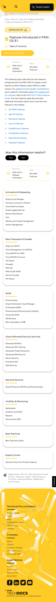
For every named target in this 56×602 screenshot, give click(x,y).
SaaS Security (11, 365)
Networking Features (18, 138)
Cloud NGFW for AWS (14, 253)
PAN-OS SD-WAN (13, 271)
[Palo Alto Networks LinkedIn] (17, 584)
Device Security (12, 358)
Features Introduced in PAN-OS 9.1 (19, 22)
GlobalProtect (38, 479)
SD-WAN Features (17, 109)
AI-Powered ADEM (13, 307)
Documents (12, 576)
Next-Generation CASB (15, 322)
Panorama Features (17, 119)
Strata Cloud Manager (14, 199)
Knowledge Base (14, 554)
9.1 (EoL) (11, 477)
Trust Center (12, 570)
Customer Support (15, 548)
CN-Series (9, 261)
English (27, 477)
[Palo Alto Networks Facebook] (10, 584)
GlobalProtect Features (19, 128)
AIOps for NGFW (12, 246)
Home (7, 19)
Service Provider (12, 275)
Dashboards (10, 408)
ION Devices (10, 318)
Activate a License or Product (17, 203)
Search (10, 516)
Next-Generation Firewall (38, 474)
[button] (54, 481)
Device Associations (14, 214)
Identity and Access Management (19, 221)
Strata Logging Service (15, 210)
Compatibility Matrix (15, 522)
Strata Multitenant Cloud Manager (20, 304)
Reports (8, 416)
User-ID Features (16, 123)
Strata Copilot (42, 7)
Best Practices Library (14, 441)
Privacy (10, 566)
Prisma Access (11, 300)
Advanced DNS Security (15, 354)
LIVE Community (14, 551)
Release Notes (13, 474)
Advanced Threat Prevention (17, 351)
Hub (7, 217)
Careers (10, 544)
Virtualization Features (18, 133)
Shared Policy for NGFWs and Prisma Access (24, 387)
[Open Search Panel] (16, 7)
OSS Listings (12, 525)
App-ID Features (16, 114)
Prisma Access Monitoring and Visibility (22, 311)
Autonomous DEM (13, 419)
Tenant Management (14, 225)
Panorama (20, 477)
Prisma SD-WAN (12, 315)
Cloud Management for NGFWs (18, 250)
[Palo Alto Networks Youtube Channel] (30, 584)
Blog (9, 519)
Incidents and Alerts (14, 412)
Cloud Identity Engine (14, 206)
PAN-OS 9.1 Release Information (31, 19)
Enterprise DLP (11, 362)
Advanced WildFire (13, 343)
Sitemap (10, 529)
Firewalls (9, 264)
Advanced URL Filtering (15, 347)
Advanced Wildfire (25, 479)
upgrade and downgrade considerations (32, 89)
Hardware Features (17, 142)
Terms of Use (12, 573)
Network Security (38, 477)
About (9, 541)
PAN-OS (14, 19)
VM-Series (9, 279)
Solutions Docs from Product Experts (21, 462)
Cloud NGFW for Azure (15, 257)
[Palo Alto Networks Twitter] (23, 584)
